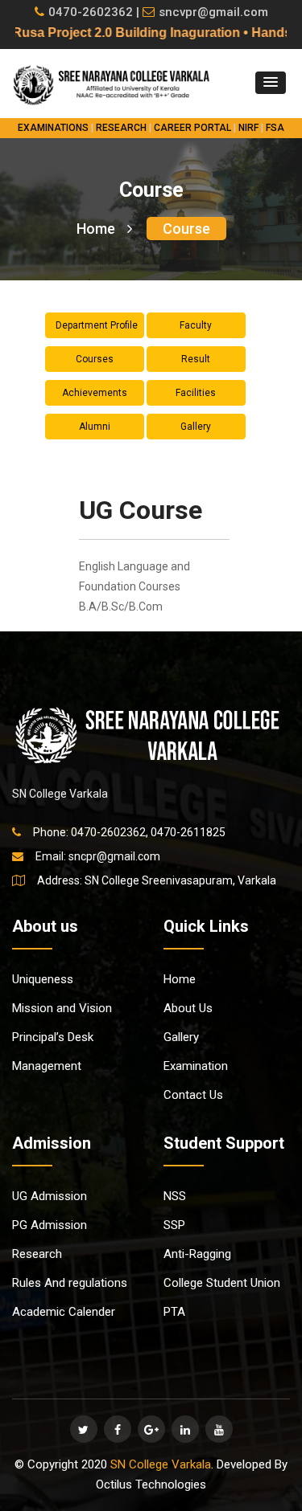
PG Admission (49, 1225)
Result (195, 359)
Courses (95, 359)
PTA (174, 1312)
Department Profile (97, 325)
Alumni (94, 426)
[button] (270, 82)
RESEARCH (121, 127)
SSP (174, 1225)
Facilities (196, 392)
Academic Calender (63, 1312)
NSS (174, 1196)
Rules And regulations (69, 1283)
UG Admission (49, 1196)
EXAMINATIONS (53, 127)
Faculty (196, 325)
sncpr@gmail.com (114, 856)
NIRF (248, 127)
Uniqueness (42, 979)
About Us (188, 1008)
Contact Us (193, 1095)
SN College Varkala (160, 1464)
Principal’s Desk (52, 1037)
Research (37, 1254)
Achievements (94, 392)
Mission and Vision (62, 1008)
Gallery (195, 426)
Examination (195, 1066)
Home (96, 228)
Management (46, 1066)
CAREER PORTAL (192, 127)
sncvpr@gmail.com (213, 12)
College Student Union (221, 1283)
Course (186, 228)
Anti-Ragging (197, 1254)
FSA (275, 127)
